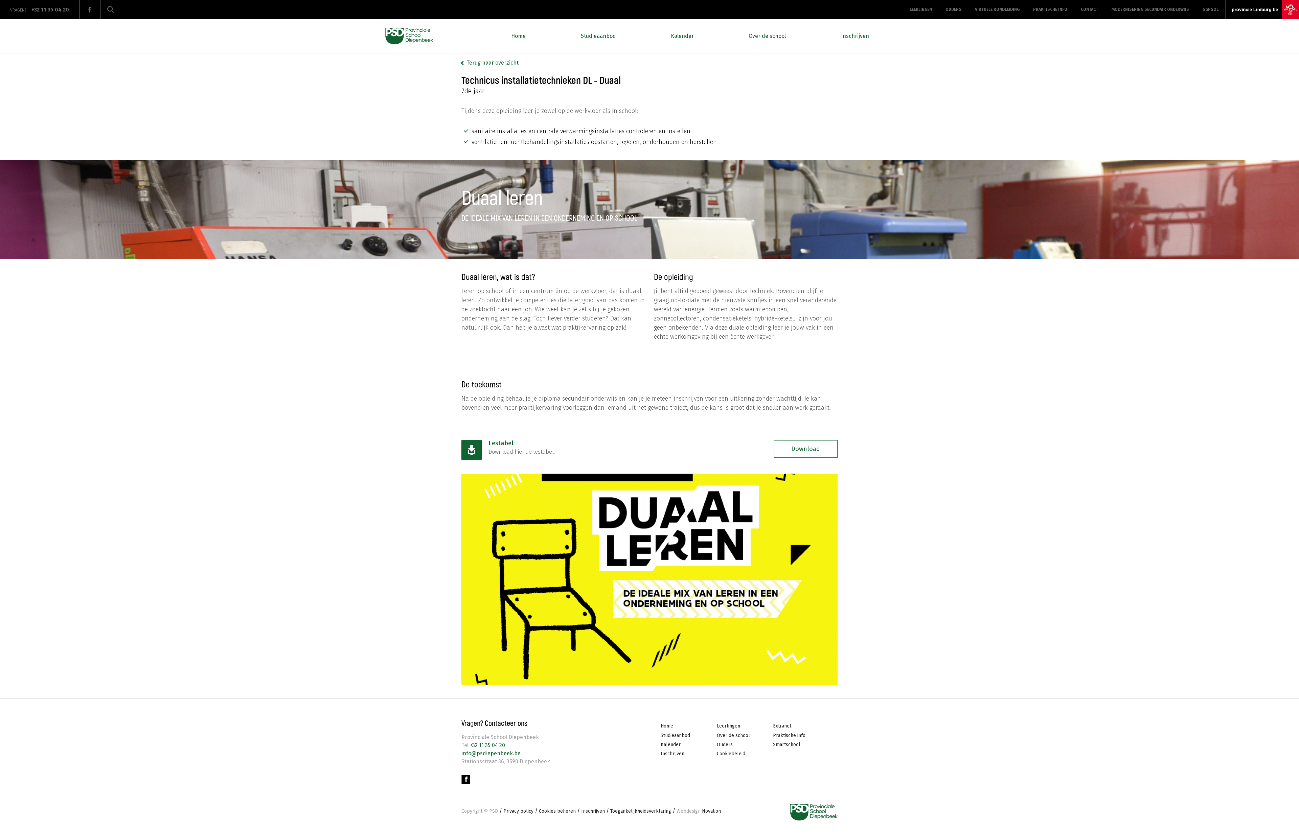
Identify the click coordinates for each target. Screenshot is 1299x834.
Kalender (682, 36)
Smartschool (786, 744)
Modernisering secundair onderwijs (1150, 9)
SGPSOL (1210, 9)
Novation (699, 811)
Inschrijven (855, 36)
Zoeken (110, 9)
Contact (1089, 9)
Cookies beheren (557, 811)
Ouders (953, 9)
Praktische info (1050, 9)
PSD (493, 811)
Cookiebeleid (731, 754)
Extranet (782, 726)
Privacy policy (518, 811)
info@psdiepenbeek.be (491, 753)
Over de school (767, 36)
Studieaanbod (598, 36)
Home (518, 36)
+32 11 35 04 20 (487, 745)
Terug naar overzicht (492, 62)
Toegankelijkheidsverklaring (640, 811)
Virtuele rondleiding (997, 9)
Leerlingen (921, 9)
